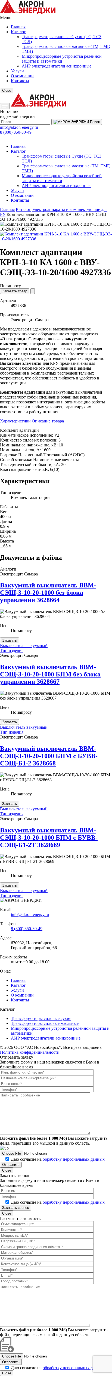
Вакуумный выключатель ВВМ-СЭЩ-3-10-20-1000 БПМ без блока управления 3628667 (50, 674)
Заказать (9, 640)
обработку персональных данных (74, 1159)
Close (6, 90)
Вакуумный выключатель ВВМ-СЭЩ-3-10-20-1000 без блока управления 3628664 (48, 592)
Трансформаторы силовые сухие (41, 1018)
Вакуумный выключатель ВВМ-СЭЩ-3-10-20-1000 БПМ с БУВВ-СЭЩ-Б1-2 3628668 (49, 756)
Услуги (17, 71)
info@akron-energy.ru (19, 127)
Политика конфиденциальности (30, 1052)
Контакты (20, 80)
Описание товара (48, 421)
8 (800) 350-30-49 (16, 132)
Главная (18, 26)
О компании (22, 75)
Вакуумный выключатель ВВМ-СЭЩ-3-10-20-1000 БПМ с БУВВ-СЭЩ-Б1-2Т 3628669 (49, 837)
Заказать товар (14, 291)
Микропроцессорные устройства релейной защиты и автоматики (62, 58)
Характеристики (15, 421)
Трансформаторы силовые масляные (45, 1023)
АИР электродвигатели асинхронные (56, 66)
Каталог (18, 31)
